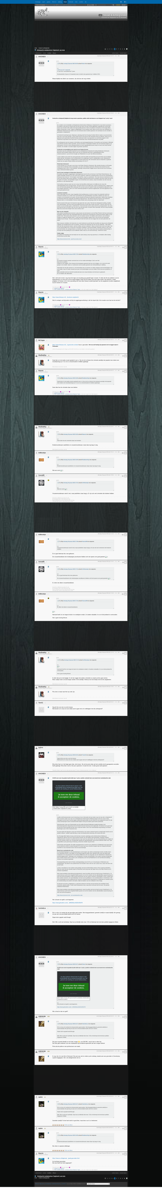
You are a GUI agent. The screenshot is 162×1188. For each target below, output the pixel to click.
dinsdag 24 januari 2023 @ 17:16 (105, 561)
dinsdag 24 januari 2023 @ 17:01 (105, 452)
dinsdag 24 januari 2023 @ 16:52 (105, 370)
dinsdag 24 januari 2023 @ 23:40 (105, 956)
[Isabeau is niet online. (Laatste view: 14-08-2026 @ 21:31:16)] (36, 748)
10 (124, 49)
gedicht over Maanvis (59, 288)
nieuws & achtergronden (44, 48)
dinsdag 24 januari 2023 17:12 (70, 569)
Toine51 (40, 703)
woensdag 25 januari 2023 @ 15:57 (105, 1153)
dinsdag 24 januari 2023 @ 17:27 (105, 652)
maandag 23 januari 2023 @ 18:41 (105, 246)
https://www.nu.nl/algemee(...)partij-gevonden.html (66, 1158)
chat (76, 2)
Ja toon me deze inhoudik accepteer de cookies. (69, 796)
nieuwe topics (123, 53)
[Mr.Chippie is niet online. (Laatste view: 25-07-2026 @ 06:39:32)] (36, 340)
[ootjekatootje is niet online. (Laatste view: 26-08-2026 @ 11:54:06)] (36, 1017)
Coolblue (49, 53)
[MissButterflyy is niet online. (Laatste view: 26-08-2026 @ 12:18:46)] (36, 356)
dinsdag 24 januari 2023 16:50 (70, 378)
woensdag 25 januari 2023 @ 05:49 (105, 1096)
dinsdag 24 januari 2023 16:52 (70, 434)
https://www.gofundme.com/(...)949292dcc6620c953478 (67, 902)
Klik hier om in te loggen (50, 4)
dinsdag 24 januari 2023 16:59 (70, 459)
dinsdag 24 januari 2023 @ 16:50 (105, 355)
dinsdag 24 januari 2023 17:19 (71, 660)
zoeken (81, 2)
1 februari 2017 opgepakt (63, 70)
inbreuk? (124, 4)
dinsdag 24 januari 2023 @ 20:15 (105, 701)
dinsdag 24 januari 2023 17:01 (70, 482)
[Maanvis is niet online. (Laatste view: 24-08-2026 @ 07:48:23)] (36, 247)
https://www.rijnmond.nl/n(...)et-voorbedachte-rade (69, 895)
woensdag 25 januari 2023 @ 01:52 (105, 1016)
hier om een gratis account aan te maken (66, 4)
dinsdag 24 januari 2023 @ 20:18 (105, 747)
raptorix (40, 1097)
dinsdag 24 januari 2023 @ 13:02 (105, 339)
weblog (60, 2)
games (48, 2)
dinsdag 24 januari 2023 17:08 (70, 541)
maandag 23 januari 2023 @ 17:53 (105, 113)
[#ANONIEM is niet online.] (36, 57)
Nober (83, 63)
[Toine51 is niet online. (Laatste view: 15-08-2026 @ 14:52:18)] (36, 703)
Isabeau (40, 747)
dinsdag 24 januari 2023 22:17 (70, 964)
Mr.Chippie (41, 340)
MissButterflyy (86, 254)
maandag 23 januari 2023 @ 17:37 (105, 55)
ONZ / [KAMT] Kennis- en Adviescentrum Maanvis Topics (67, 289)
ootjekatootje (42, 1016)
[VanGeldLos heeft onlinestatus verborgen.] (36, 908)
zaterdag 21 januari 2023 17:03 (70, 254)
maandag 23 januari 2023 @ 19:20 (105, 292)
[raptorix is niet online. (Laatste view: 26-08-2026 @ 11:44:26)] (36, 1097)
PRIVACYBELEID (39, 1184)
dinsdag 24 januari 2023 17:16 (70, 600)
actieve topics (115, 53)
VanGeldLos (42, 908)
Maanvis (40, 247)
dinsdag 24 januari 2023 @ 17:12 (105, 533)
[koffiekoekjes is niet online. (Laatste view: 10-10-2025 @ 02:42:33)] (36, 453)
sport (43, 2)
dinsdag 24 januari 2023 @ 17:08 (105, 475)
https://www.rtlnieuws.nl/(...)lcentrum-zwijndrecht (65, 297)
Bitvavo (54, 53)
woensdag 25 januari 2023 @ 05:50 (105, 1127)
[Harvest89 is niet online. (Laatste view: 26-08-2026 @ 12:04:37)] (36, 476)
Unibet (44, 53)
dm (85, 2)
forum (65, 2)
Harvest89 (41, 475)
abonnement (38, 53)
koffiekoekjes (42, 453)
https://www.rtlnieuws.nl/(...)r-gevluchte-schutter (65, 344)
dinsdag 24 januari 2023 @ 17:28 (105, 686)
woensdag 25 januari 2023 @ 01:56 (105, 1051)
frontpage (37, 2)
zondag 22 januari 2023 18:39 (70, 63)
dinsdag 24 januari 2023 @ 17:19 (105, 593)
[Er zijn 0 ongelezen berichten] (121, 2)
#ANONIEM (41, 56)
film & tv (54, 2)
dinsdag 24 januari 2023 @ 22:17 (105, 772)
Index (36, 48)
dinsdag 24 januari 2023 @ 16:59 (105, 426)
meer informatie (68, 802)
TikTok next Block (68, 1124)
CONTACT (64, 1184)
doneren (118, 4)
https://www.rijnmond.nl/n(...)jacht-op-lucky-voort (69, 239)
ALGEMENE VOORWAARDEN (52, 1184)
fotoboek (71, 2)
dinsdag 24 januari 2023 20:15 (70, 754)
